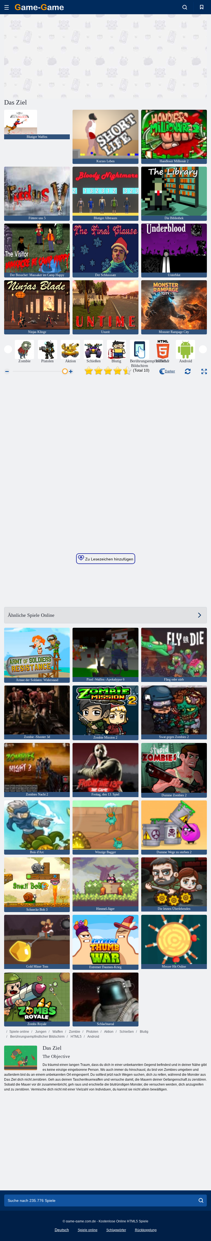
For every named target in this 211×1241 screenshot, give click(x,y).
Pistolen (91, 1032)
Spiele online (19, 1032)
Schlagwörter (116, 1230)
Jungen (40, 1032)
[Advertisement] (55, 55)
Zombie (74, 1032)
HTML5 (76, 1036)
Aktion (108, 1032)
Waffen (57, 1032)
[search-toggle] (185, 7)
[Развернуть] (204, 371)
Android (93, 1036)
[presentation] (8, 349)
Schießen (126, 1032)
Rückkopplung (146, 1230)
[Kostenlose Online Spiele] (39, 7)
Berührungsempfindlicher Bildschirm (37, 1036)
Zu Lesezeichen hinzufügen (108, 559)
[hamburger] (6, 7)
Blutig (143, 1032)
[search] (201, 1200)
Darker (170, 371)
